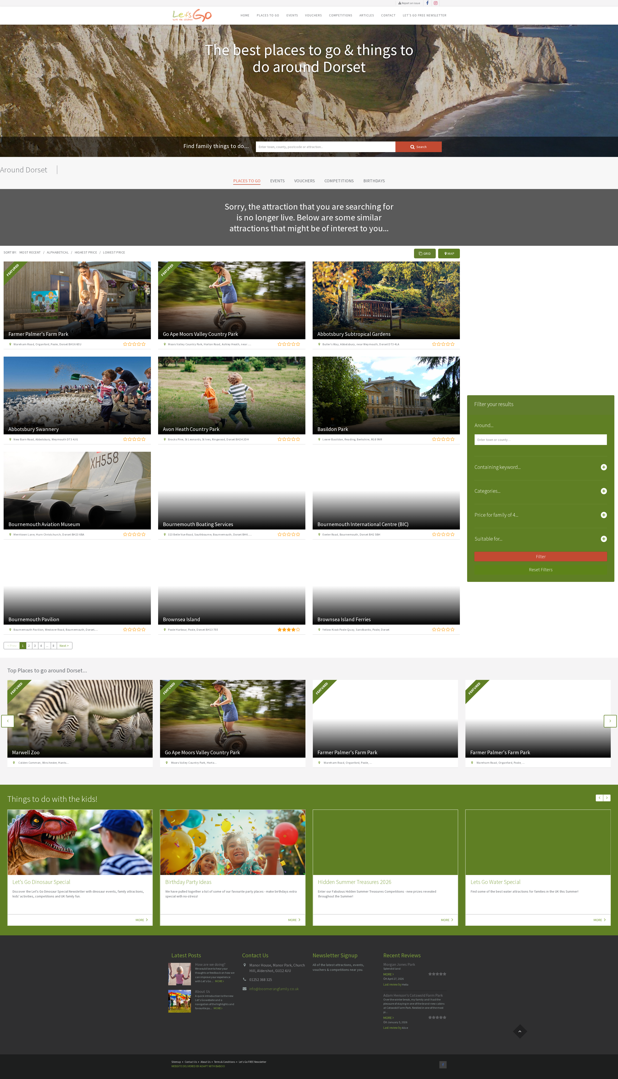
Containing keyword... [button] (498, 467)
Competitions (340, 15)
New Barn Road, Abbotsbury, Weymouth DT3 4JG (46, 439)
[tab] (541, 426)
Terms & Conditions (224, 1062)
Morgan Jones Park (399, 964)
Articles (366, 15)
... (47, 645)
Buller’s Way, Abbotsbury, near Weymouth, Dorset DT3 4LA (361, 344)
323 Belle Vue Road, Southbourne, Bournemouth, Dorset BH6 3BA (210, 534)
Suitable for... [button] (488, 538)
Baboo (220, 1066)
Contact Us (191, 1062)
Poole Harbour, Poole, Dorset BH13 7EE (193, 629)
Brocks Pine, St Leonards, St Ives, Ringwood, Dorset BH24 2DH (208, 439)
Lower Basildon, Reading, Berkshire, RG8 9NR (352, 439)
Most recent (30, 252)
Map (450, 253)
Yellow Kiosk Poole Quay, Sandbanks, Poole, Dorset (356, 629)
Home (245, 15)
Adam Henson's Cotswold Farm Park (413, 995)
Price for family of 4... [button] (496, 514)
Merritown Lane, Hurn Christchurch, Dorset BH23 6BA (49, 534)
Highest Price (86, 252)
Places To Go (268, 15)
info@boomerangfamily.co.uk (274, 988)
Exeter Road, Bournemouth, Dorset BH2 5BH (351, 534)
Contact (388, 15)
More (140, 920)
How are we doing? (210, 964)
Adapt (204, 1066)
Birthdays (374, 180)
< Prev (12, 645)
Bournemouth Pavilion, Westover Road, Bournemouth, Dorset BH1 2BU (60, 629)
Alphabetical (58, 252)
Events (292, 15)
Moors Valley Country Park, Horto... (40, 762)
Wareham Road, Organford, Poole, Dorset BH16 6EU (47, 344)
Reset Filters (541, 569)
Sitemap (176, 1062)
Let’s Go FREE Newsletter (425, 15)
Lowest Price (114, 252)
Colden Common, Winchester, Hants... (501, 762)
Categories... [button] (487, 490)
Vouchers (313, 15)
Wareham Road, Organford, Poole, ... (194, 762)
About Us (202, 991)
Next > (64, 645)
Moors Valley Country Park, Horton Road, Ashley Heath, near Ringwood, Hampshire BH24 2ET (229, 344)
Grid (426, 253)
